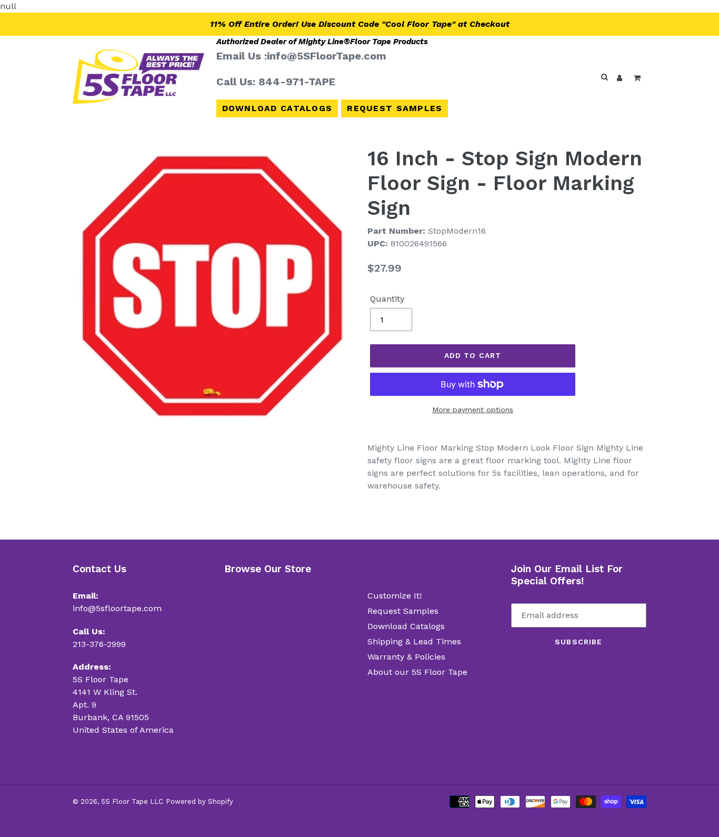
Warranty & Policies (406, 657)
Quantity (387, 299)
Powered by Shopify (199, 801)
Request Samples (394, 108)
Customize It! (394, 596)
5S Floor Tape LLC (132, 801)
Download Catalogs (277, 108)
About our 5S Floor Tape (417, 672)
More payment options (472, 409)
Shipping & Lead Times (414, 641)
